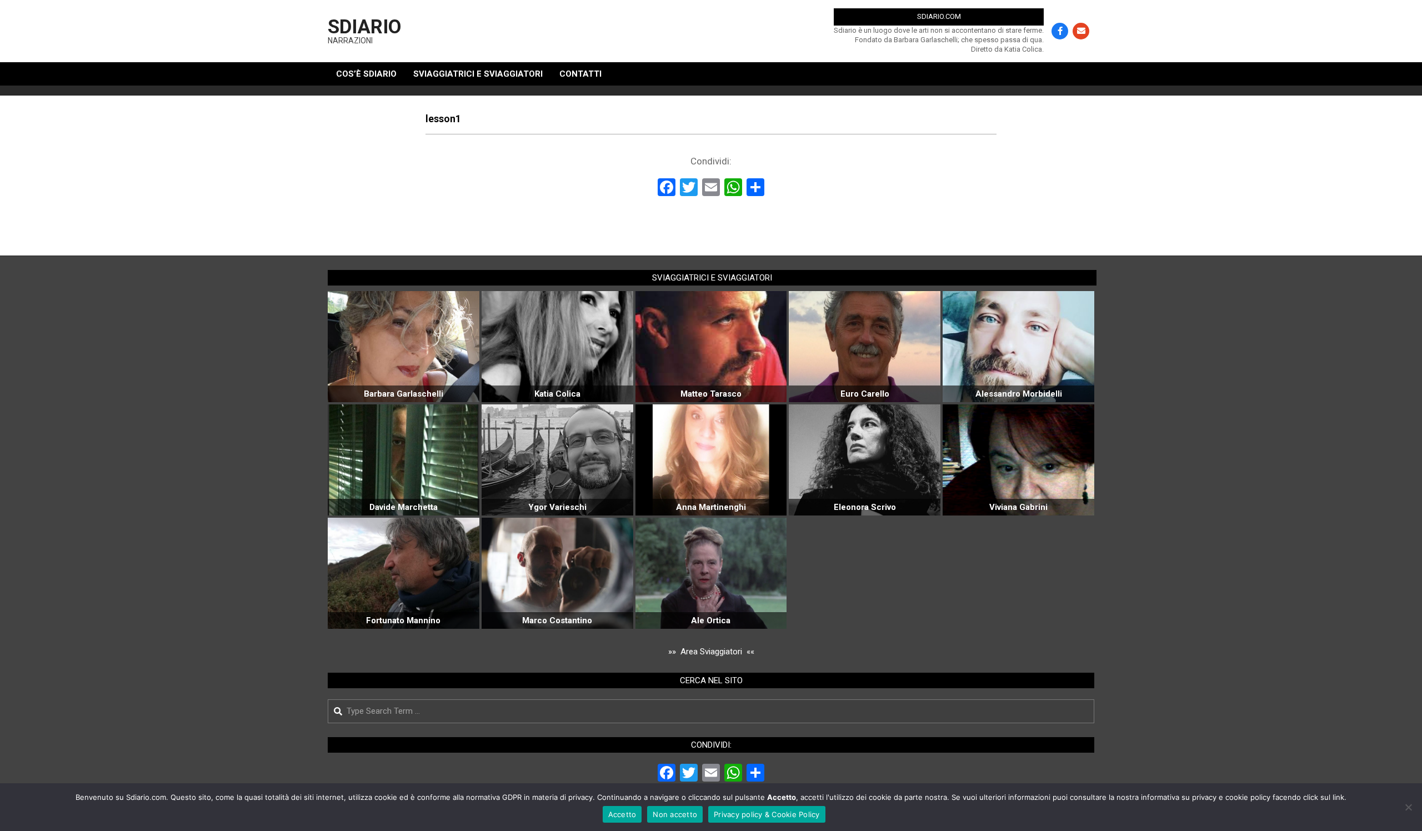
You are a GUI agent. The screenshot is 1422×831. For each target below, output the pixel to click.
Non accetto (675, 814)
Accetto (622, 814)
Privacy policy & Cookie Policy (767, 814)
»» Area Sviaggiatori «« (711, 652)
